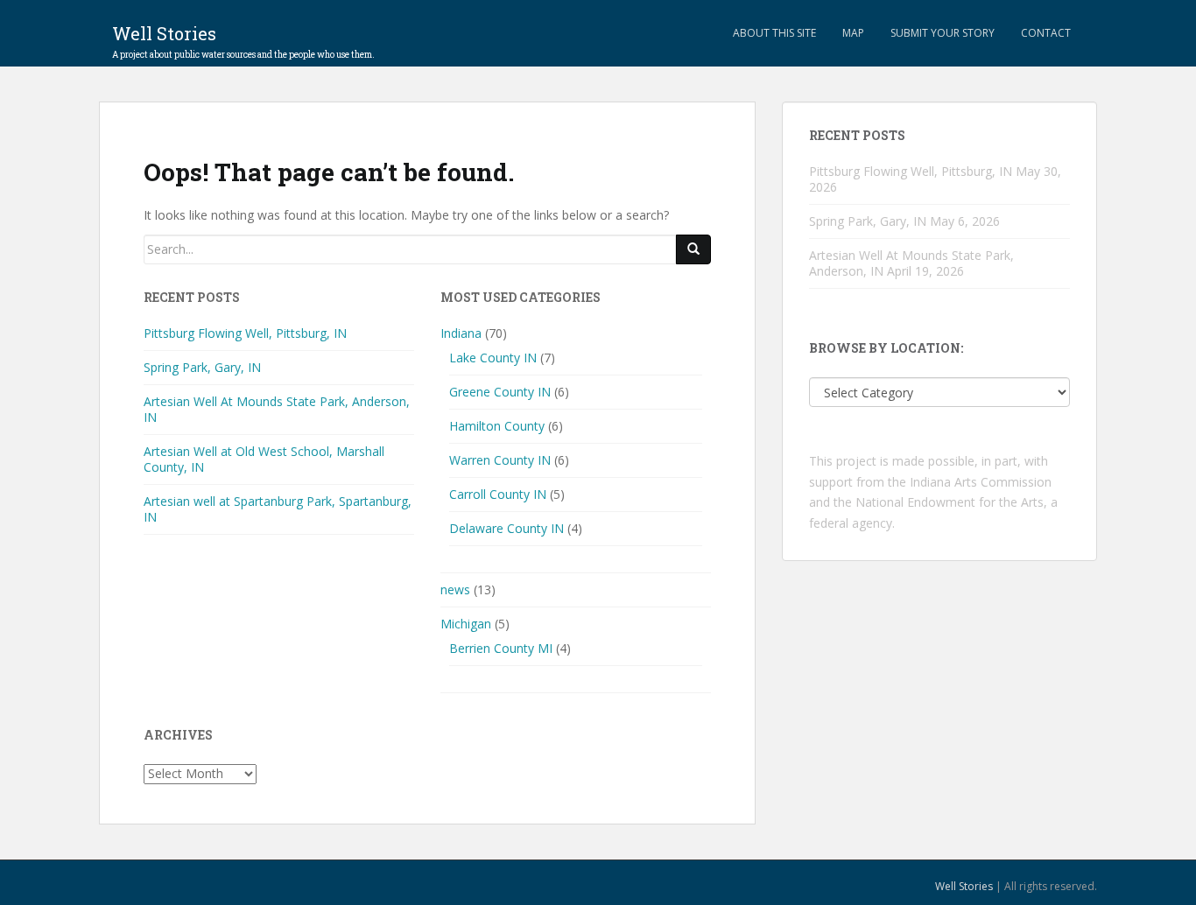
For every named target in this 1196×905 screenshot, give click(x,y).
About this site (774, 32)
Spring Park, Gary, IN (202, 367)
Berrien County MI (500, 648)
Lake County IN (493, 357)
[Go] (693, 249)
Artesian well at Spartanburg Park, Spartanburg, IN (278, 509)
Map (853, 32)
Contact (1046, 32)
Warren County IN (500, 460)
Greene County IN (500, 391)
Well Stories (243, 38)
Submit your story (942, 32)
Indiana (461, 333)
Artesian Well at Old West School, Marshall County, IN (264, 459)
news (455, 589)
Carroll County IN (497, 494)
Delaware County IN (506, 528)
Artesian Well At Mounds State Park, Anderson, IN (277, 409)
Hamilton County (497, 425)
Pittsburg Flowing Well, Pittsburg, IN (245, 333)
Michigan (465, 623)
